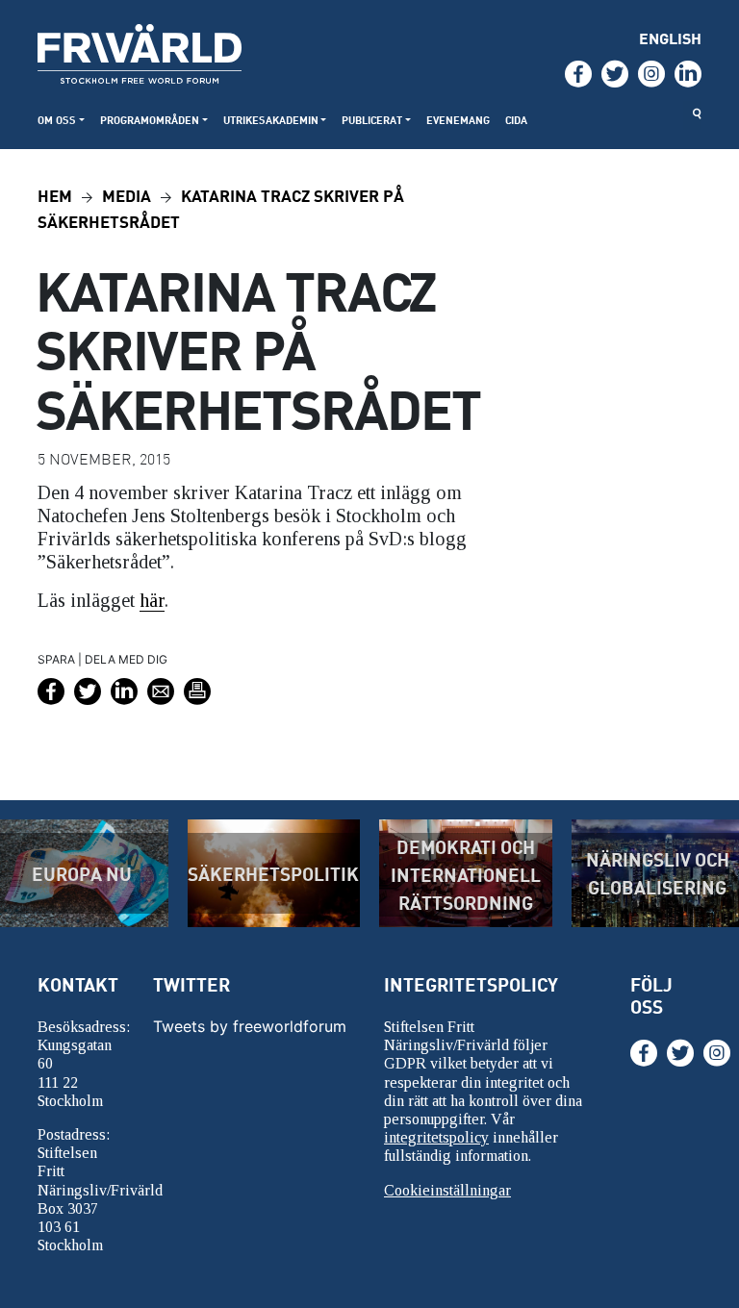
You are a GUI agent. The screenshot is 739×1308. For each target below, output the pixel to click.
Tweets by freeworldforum (249, 1026)
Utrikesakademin (271, 119)
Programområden (149, 119)
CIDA (516, 119)
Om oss (57, 119)
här (152, 600)
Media (126, 195)
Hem (55, 195)
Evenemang (458, 119)
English (670, 38)
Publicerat (372, 119)
